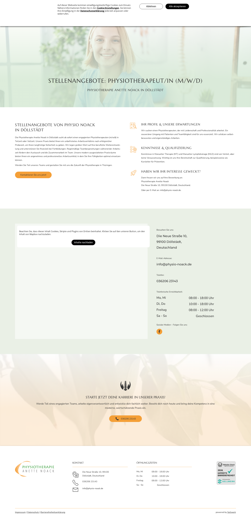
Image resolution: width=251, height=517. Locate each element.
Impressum (20, 512)
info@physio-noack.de (170, 190)
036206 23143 (167, 281)
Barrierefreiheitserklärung (53, 512)
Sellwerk (231, 512)
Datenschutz (33, 512)
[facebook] (159, 331)
